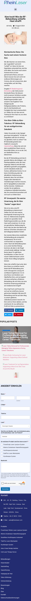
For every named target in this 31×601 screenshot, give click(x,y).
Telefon (3, 413)
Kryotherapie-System (9, 456)
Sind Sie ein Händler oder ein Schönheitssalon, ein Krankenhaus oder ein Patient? (15, 432)
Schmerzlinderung (6, 581)
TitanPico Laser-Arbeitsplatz (9, 541)
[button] (15, 9)
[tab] (15, 348)
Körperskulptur (5, 563)
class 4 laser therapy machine (9, 548)
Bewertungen (5, 585)
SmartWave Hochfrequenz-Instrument (12, 537)
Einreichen (5, 489)
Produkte (4, 526)
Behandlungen (5, 559)
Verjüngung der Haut (6, 573)
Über (2, 591)
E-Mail (3, 404)
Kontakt (3, 594)
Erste (2, 400)
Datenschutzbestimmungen (10, 598)
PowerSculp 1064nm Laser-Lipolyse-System (14, 530)
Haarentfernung (5, 570)
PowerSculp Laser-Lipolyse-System (14, 444)
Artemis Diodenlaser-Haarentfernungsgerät (15, 447)
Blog (2, 588)
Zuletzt (18, 400)
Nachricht (4, 460)
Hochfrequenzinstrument (10, 450)
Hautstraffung (8, 146)
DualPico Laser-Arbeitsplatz (11, 453)
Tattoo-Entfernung (6, 330)
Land (3, 422)
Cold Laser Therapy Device (8, 552)
